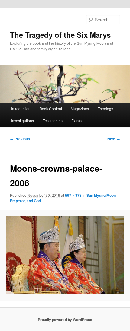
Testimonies (53, 120)
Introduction (21, 108)
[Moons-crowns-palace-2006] (64, 255)
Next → (113, 139)
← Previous (20, 139)
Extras (76, 120)
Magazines (80, 108)
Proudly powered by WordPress (65, 319)
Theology (105, 108)
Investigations (22, 120)
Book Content (51, 108)
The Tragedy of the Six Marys (60, 35)
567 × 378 (73, 195)
